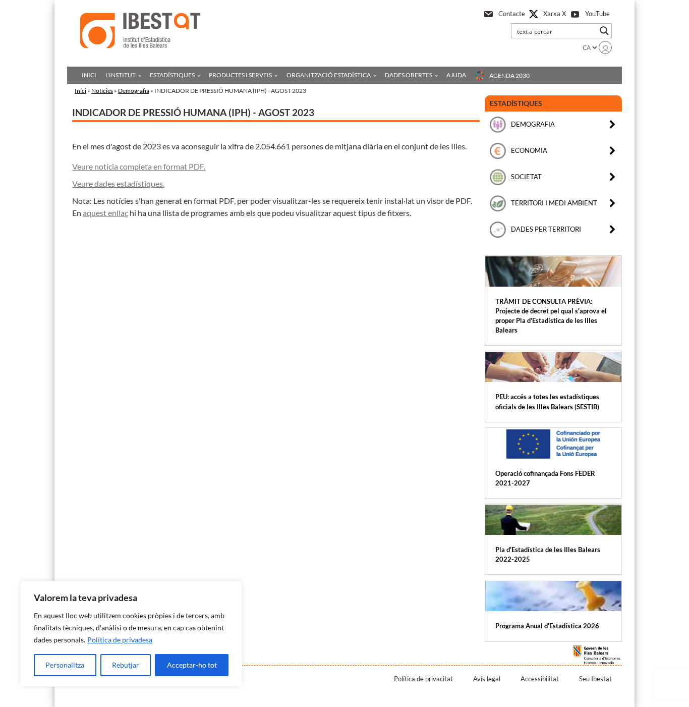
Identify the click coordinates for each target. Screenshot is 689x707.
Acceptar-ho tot (192, 665)
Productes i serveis (240, 75)
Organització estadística (328, 75)
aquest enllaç (105, 212)
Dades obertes (408, 75)
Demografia (133, 90)
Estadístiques (172, 75)
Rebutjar (125, 665)
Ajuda (456, 75)
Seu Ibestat (595, 679)
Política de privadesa (119, 639)
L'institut (120, 75)
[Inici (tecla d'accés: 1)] (140, 30)
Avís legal (486, 679)
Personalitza (64, 665)
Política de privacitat (423, 679)
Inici (89, 75)
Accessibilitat (540, 679)
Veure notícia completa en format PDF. (138, 166)
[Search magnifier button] (604, 31)
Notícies (102, 90)
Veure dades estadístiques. (118, 183)
